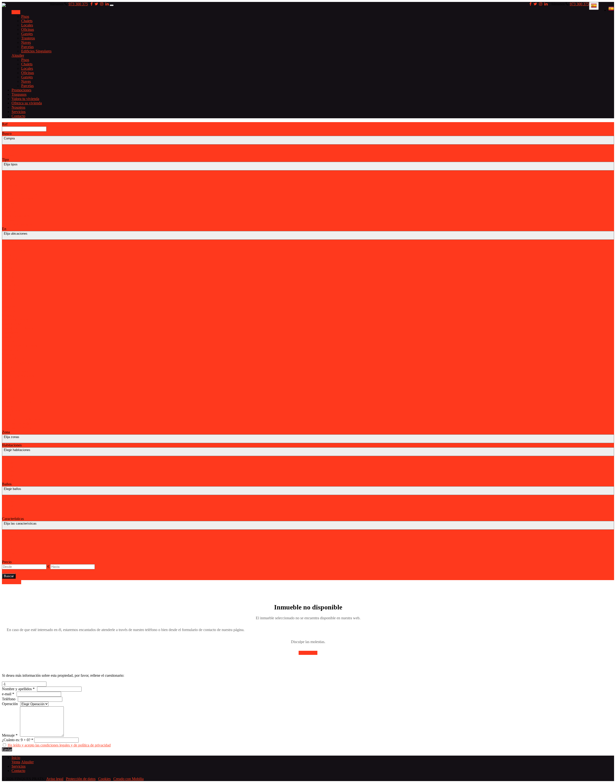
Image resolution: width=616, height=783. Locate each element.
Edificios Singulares (36, 51)
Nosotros (18, 107)
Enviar (7, 749)
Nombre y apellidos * (18, 689)
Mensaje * (10, 735)
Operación (10, 704)
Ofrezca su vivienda (27, 103)
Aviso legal (54, 779)
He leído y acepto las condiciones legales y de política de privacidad (59, 745)
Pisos (25, 16)
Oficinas (27, 29)
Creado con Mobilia (128, 779)
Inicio (16, 758)
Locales (27, 25)
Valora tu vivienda (25, 99)
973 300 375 (579, 4)
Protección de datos (81, 779)
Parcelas (27, 47)
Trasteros (28, 38)
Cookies (104, 779)
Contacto (18, 116)
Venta (16, 12)
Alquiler (18, 55)
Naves (26, 42)
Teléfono (8, 699)
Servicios (19, 112)
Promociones (21, 90)
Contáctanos (308, 653)
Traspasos (19, 94)
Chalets (26, 21)
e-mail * (8, 694)
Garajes (27, 34)
